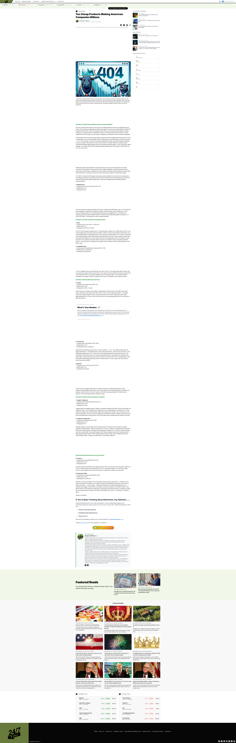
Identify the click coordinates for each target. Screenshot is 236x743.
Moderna (81, 698)
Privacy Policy (147, 731)
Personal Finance (26, 1)
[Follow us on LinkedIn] (224, 741)
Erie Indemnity (125, 718)
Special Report (81, 11)
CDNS (80, 714)
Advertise (168, 731)
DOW (123, 709)
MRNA (80, 699)
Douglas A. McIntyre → (91, 535)
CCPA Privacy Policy (157, 731)
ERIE (123, 719)
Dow (123, 708)
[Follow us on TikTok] (231, 741)
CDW (80, 708)
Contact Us (109, 731)
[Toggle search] (220, 1)
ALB (123, 704)
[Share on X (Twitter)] (124, 25)
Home (95, 731)
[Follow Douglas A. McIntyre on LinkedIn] (88, 565)
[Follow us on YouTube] (226, 741)
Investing (17, 1)
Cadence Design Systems (85, 713)
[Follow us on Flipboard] (127, 25)
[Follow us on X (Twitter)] (221, 741)
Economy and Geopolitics (47, 1)
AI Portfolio (60, 1)
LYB (123, 714)
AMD (80, 718)
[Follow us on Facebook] (219, 741)
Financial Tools (118, 731)
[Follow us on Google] (130, 25)
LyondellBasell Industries (128, 713)
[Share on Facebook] (121, 25)
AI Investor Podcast (229, 1)
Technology (36, 1)
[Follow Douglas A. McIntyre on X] (85, 565)
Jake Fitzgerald (141, 587)
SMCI (80, 704)
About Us (101, 731)
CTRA (123, 699)
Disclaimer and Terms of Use (132, 731)
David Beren (116, 589)
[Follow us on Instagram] (229, 741)
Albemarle (124, 703)
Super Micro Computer (84, 703)
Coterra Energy (126, 698)
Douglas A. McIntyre (85, 20)
